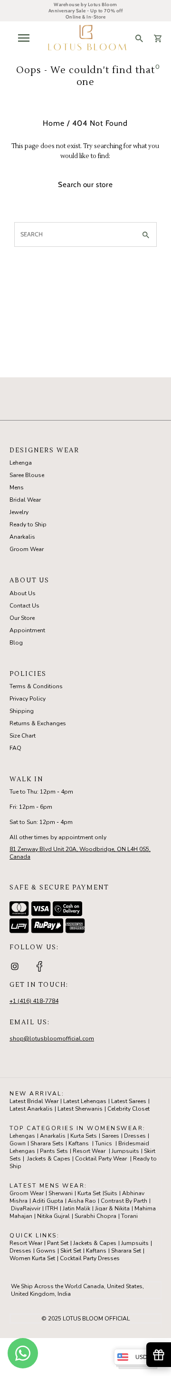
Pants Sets (54, 1151)
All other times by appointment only (58, 837)
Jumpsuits (125, 1151)
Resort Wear (89, 1151)
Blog (16, 642)
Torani (129, 1216)
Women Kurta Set (32, 1258)
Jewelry (19, 512)
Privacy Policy (28, 698)
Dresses (135, 1136)
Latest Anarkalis (31, 1109)
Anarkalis (22, 537)
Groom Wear (27, 549)
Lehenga (21, 463)
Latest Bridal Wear (34, 1101)
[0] (158, 38)
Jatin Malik (76, 1208)
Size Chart (23, 735)
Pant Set (57, 1243)
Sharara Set (126, 1250)
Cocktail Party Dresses (90, 1258)
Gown (18, 1143)
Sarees (110, 1136)
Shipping (22, 711)
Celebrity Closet (128, 1109)
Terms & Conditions (36, 686)
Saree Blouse (27, 475)
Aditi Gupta (47, 1201)
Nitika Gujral (53, 1216)
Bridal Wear (25, 500)
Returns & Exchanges (38, 723)
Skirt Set (70, 1250)
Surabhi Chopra (95, 1216)
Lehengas (22, 1136)
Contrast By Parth (124, 1201)
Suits (110, 1193)
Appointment (27, 630)
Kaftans (78, 1143)
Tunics (103, 1143)
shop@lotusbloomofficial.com (52, 1038)
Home (54, 123)
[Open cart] (157, 38)
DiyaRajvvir (25, 1208)
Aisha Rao (82, 1201)
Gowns (46, 1250)
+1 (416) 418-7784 (34, 1001)
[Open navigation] (23, 38)
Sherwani (60, 1193)
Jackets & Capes (48, 1158)
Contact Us (24, 605)
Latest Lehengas (84, 1101)
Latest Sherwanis (80, 1109)
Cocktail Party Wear (101, 1158)
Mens (17, 487)
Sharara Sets (47, 1143)
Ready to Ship (28, 524)
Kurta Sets (83, 1136)
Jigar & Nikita (112, 1208)
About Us (23, 593)
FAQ (15, 748)
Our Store (22, 618)
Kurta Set (89, 1193)
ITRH (51, 1208)
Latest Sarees (128, 1101)
